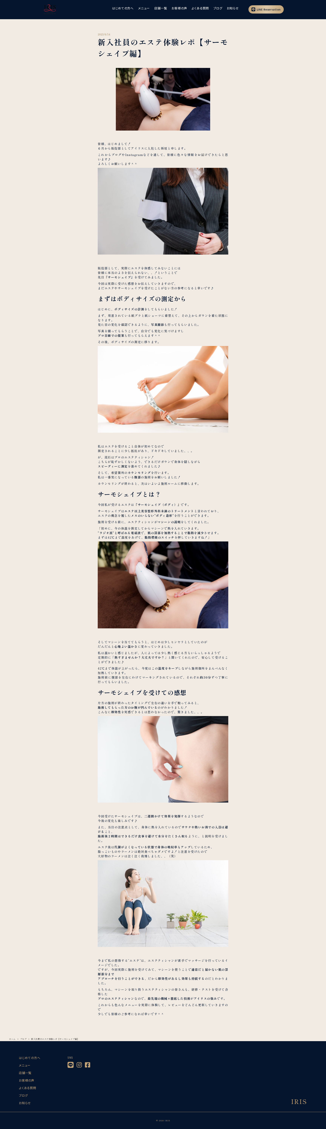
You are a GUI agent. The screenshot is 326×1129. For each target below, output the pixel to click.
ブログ (23, 1038)
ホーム (12, 1038)
